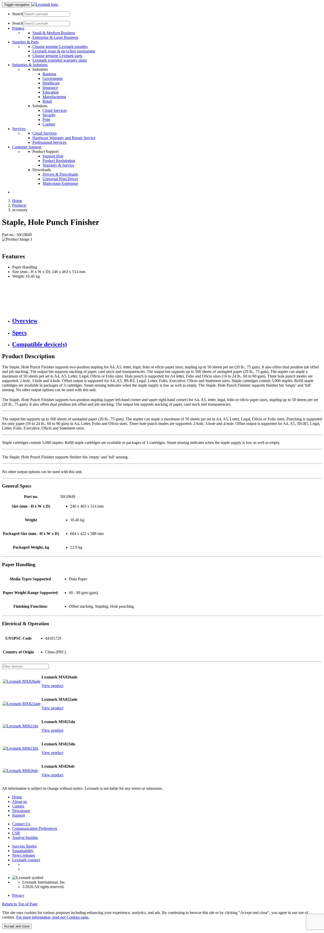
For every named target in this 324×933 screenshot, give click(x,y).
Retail (47, 101)
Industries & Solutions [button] (30, 65)
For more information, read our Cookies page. (52, 917)
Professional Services (49, 142)
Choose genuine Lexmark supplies (60, 46)
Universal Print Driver (60, 179)
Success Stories (24, 846)
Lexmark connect (26, 860)
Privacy (18, 895)
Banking (49, 74)
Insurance (50, 87)
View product (52, 686)
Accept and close (17, 926)
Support (18, 815)
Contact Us (21, 824)
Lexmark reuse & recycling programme (63, 51)
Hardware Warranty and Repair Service (63, 138)
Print (46, 119)
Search (17, 14)
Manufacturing (54, 97)
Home (17, 201)
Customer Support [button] (26, 147)
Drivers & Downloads (60, 174)
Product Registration (59, 160)
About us (19, 801)
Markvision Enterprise (60, 183)
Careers (18, 806)
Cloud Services (55, 110)
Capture (49, 124)
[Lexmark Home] (45, 4)
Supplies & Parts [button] (25, 42)
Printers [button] (18, 28)
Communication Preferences (34, 828)
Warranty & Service (58, 165)
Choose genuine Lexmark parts (57, 55)
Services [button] (19, 129)
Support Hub (53, 156)
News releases (23, 855)
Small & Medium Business (53, 33)
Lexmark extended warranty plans (59, 60)
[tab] (167, 320)
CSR (16, 833)
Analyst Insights (25, 837)
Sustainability (23, 851)
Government (53, 78)
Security (49, 115)
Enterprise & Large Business (55, 37)
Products (19, 205)
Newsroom (21, 811)
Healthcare (51, 83)
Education (51, 92)
